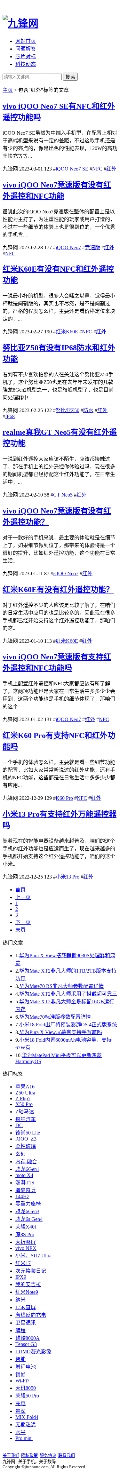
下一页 (23, 922)
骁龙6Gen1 (27, 1169)
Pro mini (24, 1438)
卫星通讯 (25, 1322)
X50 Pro (24, 1104)
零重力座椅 (28, 1203)
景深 (20, 1411)
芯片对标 (25, 56)
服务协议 (48, 1455)
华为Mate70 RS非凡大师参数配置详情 (61, 986)
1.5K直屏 (25, 1307)
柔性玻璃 (25, 1146)
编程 (20, 1330)
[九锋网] (20, 23)
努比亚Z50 (67, 410)
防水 (88, 410)
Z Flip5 (22, 1098)
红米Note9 (26, 1292)
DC (19, 1125)
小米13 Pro (67, 876)
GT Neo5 (63, 494)
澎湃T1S (24, 1182)
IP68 (10, 416)
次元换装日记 (30, 1271)
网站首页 (25, 41)
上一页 (23, 897)
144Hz (22, 1196)
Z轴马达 (24, 1111)
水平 (20, 1432)
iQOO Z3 (25, 1139)
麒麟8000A (27, 1338)
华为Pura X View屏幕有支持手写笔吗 (60, 1032)
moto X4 (24, 1175)
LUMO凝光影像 (33, 1351)
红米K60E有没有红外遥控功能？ (58, 589)
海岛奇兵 (25, 1190)
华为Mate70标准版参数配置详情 (55, 1017)
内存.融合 (26, 1161)
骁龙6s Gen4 (29, 1219)
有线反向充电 (30, 1315)
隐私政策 (29, 1455)
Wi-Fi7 (22, 1380)
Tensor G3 (26, 1344)
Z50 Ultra (25, 1092)
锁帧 (20, 1374)
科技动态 (25, 64)
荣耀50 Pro (27, 1395)
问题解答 (25, 49)
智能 (20, 1359)
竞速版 (92, 247)
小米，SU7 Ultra (33, 1255)
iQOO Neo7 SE (72, 168)
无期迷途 (25, 1424)
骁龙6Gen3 (27, 1211)
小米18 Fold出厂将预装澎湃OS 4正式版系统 (68, 1024)
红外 (111, 168)
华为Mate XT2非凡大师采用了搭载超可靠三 (68, 994)
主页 (8, 90)
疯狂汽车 (25, 1119)
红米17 (23, 1263)
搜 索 (70, 77)
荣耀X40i (25, 1226)
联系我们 (66, 1455)
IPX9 (20, 1277)
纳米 (20, 1299)
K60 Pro (64, 798)
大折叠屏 (25, 1242)
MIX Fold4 (26, 1417)
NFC (97, 168)
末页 (20, 930)
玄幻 (20, 1154)
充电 (20, 1403)
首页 (20, 889)
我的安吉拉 (28, 1284)
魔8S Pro (24, 1234)
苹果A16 (25, 1086)
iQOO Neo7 (68, 247)
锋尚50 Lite (27, 1132)
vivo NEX (25, 1248)
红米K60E (67, 331)
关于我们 (11, 1455)
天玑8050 (25, 1388)
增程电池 (25, 1367)
